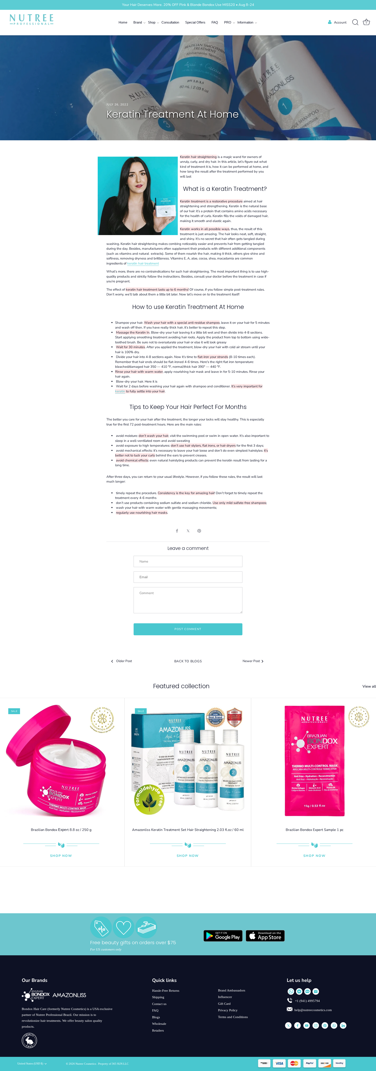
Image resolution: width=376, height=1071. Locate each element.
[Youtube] (306, 1025)
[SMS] (307, 991)
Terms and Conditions (233, 1017)
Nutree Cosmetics (86, 1063)
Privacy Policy (228, 1010)
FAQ (215, 22)
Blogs (156, 1017)
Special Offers (195, 22)
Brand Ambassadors (231, 990)
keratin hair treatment (143, 263)
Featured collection (181, 686)
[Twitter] (288, 1025)
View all (369, 686)
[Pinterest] (325, 1025)
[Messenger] (299, 991)
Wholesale (159, 1023)
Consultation (170, 22)
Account (340, 22)
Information (245, 22)
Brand (137, 22)
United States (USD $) (30, 1063)
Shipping (158, 997)
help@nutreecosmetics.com (313, 1010)
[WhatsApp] (291, 991)
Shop (151, 22)
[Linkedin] (343, 1025)
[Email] (315, 991)
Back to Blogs (188, 661)
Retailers (158, 1030)
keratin (120, 391)
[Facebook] (297, 1025)
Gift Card (224, 1003)
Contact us (159, 1004)
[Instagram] (315, 1025)
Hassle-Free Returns (165, 990)
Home (123, 22)
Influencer (225, 997)
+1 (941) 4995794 (307, 1001)
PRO (227, 22)
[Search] (355, 22)
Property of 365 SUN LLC (113, 1063)
